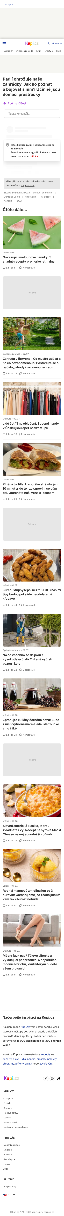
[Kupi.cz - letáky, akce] (32, 43)
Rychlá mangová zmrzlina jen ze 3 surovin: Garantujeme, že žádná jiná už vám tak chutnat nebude (32, 875)
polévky (51, 1059)
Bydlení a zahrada (11, 354)
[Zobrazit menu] (4, 43)
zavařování (45, 1063)
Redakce (7, 1108)
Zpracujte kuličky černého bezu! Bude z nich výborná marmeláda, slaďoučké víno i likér (32, 704)
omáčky (41, 1059)
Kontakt (7, 1103)
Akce (5, 1169)
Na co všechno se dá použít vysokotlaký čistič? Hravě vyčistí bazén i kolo (32, 640)
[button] (15, 103)
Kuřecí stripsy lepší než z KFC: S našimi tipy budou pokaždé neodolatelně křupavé (32, 575)
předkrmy (8, 1063)
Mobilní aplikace (11, 1145)
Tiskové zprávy (10, 1113)
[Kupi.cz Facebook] (46, 1079)
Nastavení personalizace (15, 1127)
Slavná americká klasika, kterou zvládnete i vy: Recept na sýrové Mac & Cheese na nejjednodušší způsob (32, 810)
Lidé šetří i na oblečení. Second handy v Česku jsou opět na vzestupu (32, 406)
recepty (46, 1054)
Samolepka (9, 1159)
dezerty (7, 1059)
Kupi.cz (48, 1017)
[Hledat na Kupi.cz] (48, 43)
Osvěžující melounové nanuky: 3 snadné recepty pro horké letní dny (32, 240)
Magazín (7, 1149)
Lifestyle (7, 418)
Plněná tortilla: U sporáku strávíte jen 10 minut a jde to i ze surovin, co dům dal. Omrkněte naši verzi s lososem (32, 469)
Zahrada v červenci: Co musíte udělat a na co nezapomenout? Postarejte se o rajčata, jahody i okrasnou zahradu (32, 343)
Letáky (6, 1164)
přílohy (19, 1063)
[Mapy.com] (58, 1079)
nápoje (31, 1059)
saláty (28, 1063)
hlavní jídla (19, 1059)
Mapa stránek (10, 1122)
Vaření (6, 252)
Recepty (8, 4)
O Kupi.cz (8, 1098)
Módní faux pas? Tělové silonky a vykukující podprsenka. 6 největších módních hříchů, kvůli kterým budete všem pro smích (32, 942)
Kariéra (7, 1117)
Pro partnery (9, 1186)
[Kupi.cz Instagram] (52, 1079)
